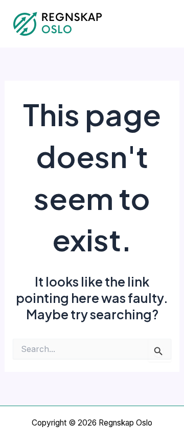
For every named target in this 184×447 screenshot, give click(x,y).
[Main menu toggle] (162, 23)
